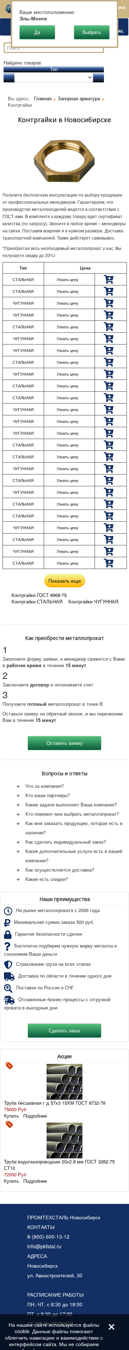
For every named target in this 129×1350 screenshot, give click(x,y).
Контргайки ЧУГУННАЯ (93, 601)
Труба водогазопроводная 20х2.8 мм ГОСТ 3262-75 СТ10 (59, 1164)
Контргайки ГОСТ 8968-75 (39, 595)
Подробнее (35, 1115)
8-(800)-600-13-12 (48, 1236)
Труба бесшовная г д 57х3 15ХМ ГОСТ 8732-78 (54, 1102)
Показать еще (64, 580)
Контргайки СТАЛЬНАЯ (36, 601)
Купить (11, 1115)
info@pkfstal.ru (44, 1246)
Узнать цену (67, 279)
